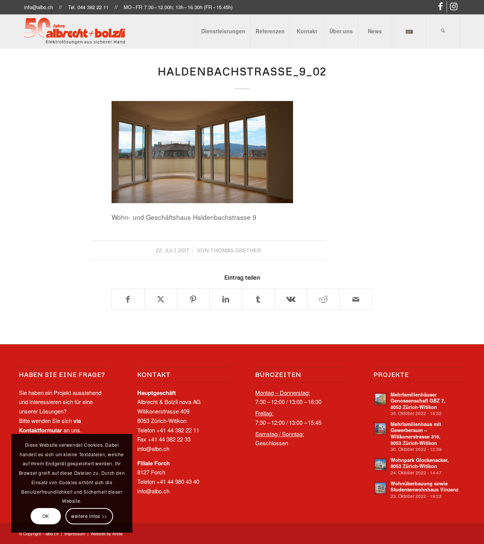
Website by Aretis (107, 533)
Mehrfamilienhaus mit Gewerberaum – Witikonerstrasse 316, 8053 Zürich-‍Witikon (416, 433)
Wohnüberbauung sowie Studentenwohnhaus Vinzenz (424, 486)
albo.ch (52, 533)
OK (45, 516)
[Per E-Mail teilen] (356, 299)
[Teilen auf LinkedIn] (226, 299)
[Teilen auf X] (161, 299)
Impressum (74, 533)
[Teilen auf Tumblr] (258, 299)
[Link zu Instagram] (454, 6)
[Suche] (443, 31)
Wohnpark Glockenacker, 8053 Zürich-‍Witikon (420, 463)
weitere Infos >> (89, 516)
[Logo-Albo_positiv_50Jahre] (74, 31)
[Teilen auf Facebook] (128, 299)
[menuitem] (223, 31)
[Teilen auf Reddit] (323, 299)
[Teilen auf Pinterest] (193, 299)
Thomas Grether (235, 250)
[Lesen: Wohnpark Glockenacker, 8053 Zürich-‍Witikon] (380, 464)
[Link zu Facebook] (441, 6)
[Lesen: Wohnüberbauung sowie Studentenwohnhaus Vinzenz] (380, 488)
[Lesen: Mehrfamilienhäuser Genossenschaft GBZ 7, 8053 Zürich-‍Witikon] (380, 399)
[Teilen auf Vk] (291, 299)
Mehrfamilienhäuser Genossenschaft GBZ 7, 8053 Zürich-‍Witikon (418, 400)
